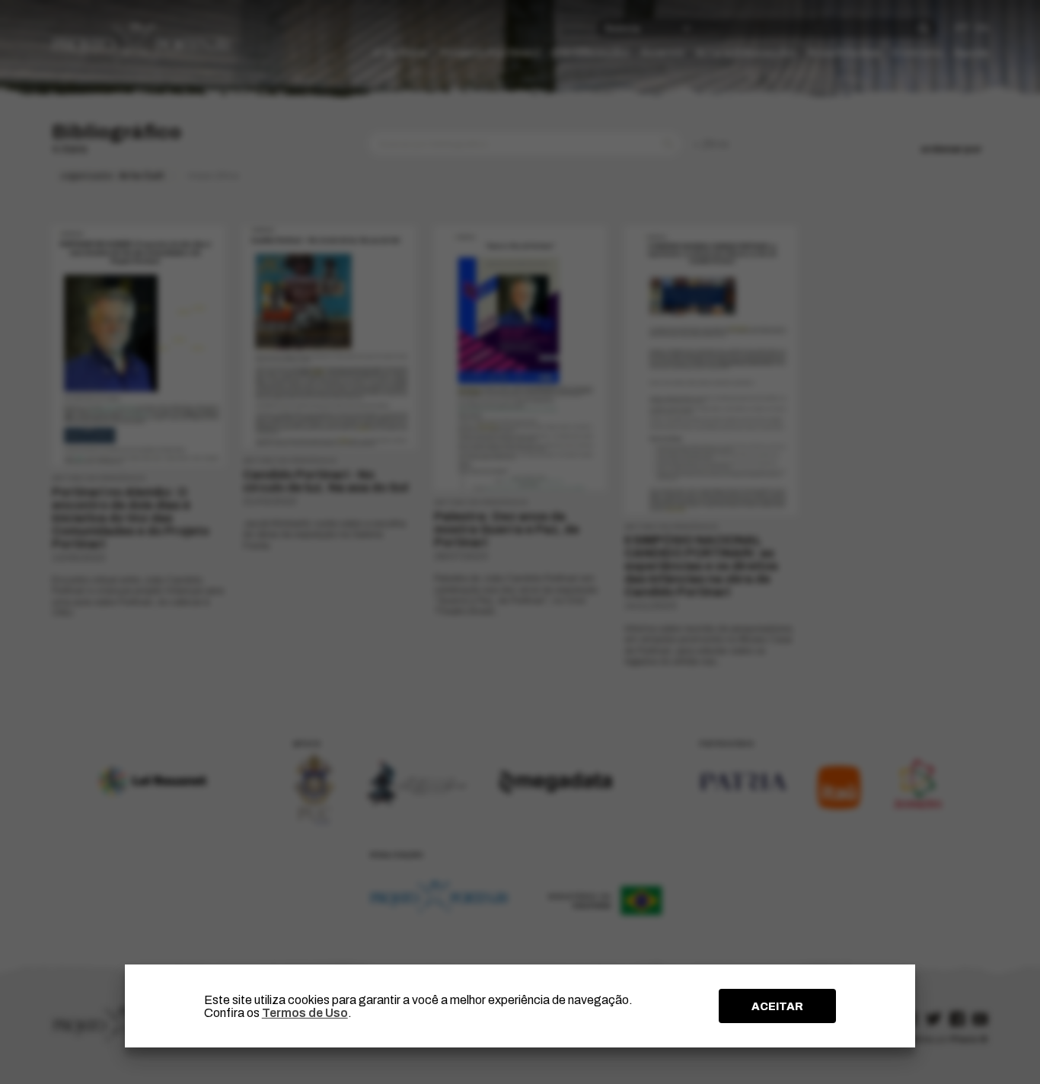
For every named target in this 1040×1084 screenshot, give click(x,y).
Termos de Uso (305, 1012)
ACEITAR (777, 1006)
